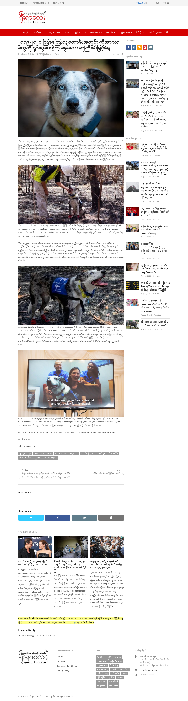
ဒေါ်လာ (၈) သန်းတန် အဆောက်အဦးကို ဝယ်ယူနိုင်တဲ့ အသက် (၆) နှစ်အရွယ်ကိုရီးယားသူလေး (155, 306)
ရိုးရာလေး (34, 696)
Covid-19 (101, 657)
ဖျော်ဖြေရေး (54, 32)
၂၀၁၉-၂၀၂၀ (25, 454)
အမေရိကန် (113, 682)
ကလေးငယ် (102, 661)
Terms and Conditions (67, 666)
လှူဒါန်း (111, 677)
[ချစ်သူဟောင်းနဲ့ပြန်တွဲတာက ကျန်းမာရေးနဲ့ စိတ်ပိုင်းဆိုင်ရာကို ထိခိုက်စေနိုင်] (132, 144)
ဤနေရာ (73, 622)
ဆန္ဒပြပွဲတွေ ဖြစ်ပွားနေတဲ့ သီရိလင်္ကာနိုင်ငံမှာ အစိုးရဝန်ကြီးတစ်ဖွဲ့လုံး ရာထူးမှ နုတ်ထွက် (106, 564)
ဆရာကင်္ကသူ (102, 669)
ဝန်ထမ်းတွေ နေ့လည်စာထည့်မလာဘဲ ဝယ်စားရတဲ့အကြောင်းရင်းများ (155, 229)
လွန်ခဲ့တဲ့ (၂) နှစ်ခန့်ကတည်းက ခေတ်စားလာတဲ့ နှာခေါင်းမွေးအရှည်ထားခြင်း (155, 268)
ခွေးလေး (74, 454)
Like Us (141, 3)
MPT (109, 657)
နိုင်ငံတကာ (39, 32)
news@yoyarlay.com (149, 670)
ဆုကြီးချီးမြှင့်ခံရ (88, 454)
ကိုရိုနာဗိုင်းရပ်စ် (116, 661)
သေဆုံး (120, 677)
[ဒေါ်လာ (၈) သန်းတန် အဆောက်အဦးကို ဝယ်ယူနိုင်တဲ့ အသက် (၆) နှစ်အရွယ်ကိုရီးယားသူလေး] (132, 301)
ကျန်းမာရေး (124, 32)
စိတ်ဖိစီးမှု (114, 665)
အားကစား (95, 32)
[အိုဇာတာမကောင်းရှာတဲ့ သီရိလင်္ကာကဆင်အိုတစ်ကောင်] (132, 322)
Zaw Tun (158, 74)
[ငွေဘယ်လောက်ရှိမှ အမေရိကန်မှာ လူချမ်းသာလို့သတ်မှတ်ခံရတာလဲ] (132, 208)
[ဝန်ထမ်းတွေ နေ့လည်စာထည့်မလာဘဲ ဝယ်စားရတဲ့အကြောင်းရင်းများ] (132, 226)
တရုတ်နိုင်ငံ (124, 669)
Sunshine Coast (61, 454)
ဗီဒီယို (138, 32)
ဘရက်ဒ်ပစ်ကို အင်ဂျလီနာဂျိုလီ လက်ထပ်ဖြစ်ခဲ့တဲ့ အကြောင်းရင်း (33, 562)
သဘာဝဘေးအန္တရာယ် (47, 458)
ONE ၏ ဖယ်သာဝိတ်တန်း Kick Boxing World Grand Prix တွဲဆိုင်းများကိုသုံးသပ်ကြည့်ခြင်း (155, 286)
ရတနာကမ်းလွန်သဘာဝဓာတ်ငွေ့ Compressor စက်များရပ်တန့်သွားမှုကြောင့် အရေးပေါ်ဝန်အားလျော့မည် (155, 167)
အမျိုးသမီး (101, 686)
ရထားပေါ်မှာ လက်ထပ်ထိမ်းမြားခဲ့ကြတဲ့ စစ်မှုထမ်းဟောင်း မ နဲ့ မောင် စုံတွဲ (154, 249)
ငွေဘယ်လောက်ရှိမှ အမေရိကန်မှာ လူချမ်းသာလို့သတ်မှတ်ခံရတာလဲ (155, 212)
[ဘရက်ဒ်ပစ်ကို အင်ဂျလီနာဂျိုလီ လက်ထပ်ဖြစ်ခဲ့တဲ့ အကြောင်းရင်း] (35, 538)
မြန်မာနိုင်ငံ (101, 677)
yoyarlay (158, 329)
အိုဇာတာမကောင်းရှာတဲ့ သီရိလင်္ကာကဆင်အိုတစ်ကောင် (154, 323)
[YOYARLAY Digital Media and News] (36, 17)
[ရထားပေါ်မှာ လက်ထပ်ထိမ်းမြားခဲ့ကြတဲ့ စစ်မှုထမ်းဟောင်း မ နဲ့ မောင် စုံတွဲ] (132, 244)
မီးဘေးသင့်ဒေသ (27, 458)
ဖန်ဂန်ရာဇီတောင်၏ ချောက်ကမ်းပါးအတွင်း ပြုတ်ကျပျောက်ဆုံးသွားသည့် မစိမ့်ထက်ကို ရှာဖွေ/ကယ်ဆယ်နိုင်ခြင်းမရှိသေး (154, 191)
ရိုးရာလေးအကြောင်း (41, 3)
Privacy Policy (63, 671)
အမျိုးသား (113, 686)
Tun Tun (156, 176)
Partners (60, 656)
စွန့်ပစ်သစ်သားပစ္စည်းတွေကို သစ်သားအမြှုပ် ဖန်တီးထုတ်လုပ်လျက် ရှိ (154, 66)
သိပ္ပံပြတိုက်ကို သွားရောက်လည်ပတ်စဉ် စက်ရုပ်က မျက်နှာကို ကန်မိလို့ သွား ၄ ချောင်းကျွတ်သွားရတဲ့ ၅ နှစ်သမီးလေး (154, 120)
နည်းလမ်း (115, 673)
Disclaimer (61, 661)
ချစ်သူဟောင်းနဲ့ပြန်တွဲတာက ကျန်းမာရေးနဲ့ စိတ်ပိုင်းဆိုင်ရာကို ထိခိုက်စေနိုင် (155, 148)
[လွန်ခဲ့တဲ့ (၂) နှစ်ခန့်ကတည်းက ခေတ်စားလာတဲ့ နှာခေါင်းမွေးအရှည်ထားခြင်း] (132, 265)
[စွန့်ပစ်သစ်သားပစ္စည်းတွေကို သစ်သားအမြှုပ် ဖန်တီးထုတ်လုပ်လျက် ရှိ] (132, 63)
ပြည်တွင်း (25, 32)
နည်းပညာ (79, 32)
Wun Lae (59, 54)
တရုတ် (114, 669)
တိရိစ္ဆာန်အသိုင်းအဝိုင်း (108, 454)
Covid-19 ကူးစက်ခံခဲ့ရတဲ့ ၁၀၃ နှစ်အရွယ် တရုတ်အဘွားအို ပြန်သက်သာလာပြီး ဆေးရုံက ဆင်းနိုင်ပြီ (70, 566)
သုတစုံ (109, 32)
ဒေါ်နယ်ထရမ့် (102, 673)
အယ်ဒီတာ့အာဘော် (156, 32)
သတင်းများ (24, 3)
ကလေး (117, 657)
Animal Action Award (43, 454)
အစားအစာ (101, 682)
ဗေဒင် (67, 32)
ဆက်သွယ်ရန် (58, 3)
